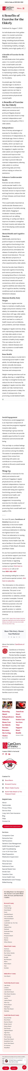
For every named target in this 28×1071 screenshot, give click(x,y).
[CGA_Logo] (8, 7)
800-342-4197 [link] (11, 571)
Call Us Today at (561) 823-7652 (14, 2)
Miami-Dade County (10, 946)
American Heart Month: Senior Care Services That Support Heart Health (20, 722)
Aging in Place (13, 618)
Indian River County (10, 974)
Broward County (9, 903)
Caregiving (4, 620)
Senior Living (11, 623)
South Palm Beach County (11, 1015)
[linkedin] (9, 754)
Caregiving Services (11, 620)
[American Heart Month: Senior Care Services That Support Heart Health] (21, 702)
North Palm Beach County (11, 983)
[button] (14, 780)
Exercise (18, 620)
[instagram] (6, 754)
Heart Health (9, 622)
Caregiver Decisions (20, 618)
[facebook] (3, 754)
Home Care (14, 622)
